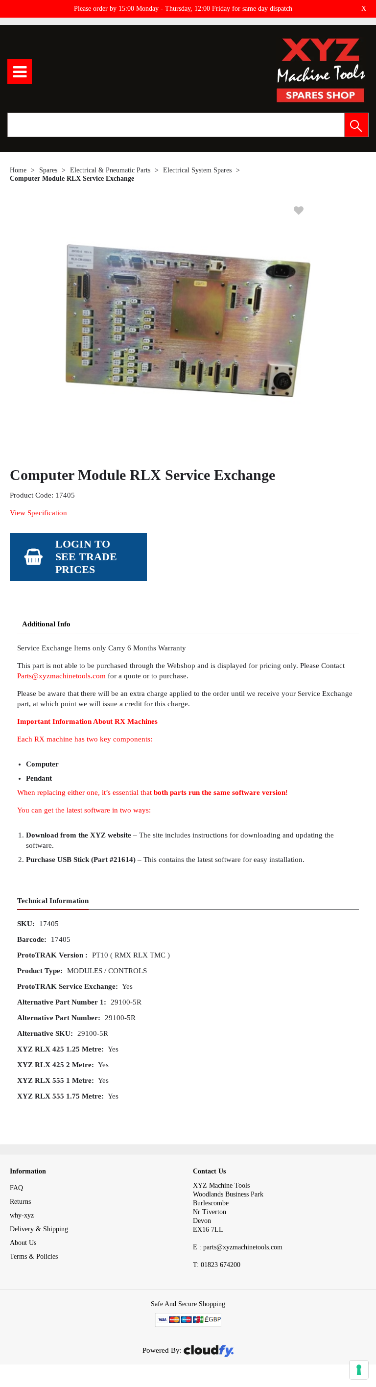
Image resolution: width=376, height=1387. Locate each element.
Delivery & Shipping (39, 1229)
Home (18, 170)
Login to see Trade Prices (86, 556)
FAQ (16, 1188)
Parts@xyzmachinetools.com (61, 676)
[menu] (19, 71)
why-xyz (22, 1215)
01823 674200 (216, 1264)
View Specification (38, 513)
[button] (356, 125)
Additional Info (46, 624)
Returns (20, 1201)
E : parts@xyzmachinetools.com (237, 1247)
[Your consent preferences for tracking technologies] (359, 1370)
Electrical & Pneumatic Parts (110, 170)
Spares (48, 170)
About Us (23, 1242)
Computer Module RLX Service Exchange (72, 178)
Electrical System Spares (197, 170)
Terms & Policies (34, 1256)
